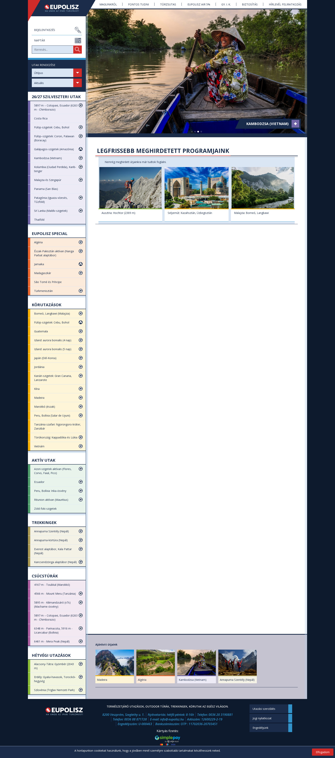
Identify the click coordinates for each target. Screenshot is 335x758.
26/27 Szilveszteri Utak (56, 96)
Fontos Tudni (138, 4)
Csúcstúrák (45, 576)
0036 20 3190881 (221, 715)
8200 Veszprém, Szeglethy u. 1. (123, 715)
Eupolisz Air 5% (198, 4)
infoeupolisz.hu (172, 719)
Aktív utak (43, 460)
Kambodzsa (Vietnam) (267, 123)
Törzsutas (168, 4)
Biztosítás (250, 4)
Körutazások (46, 304)
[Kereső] (77, 49)
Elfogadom (323, 752)
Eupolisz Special (49, 233)
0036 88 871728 (135, 719)
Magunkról (108, 4)
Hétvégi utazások (51, 655)
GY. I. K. (226, 4)
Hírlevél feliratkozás (285, 4)
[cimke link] (295, 124)
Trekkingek (44, 522)
